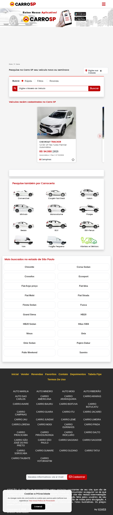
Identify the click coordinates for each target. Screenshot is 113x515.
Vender (25, 374)
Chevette (29, 267)
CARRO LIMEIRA (92, 419)
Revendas (37, 374)
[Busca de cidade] (100, 70)
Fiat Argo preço (29, 286)
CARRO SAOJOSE (92, 440)
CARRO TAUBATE (20, 458)
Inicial (15, 374)
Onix (83, 333)
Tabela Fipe (95, 374)
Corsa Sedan (83, 267)
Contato (63, 374)
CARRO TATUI (92, 450)
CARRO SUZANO (68, 450)
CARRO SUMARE (44, 450)
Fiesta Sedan (29, 305)
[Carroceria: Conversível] (23, 192)
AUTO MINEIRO (45, 391)
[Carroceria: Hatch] (89, 192)
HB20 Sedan (29, 324)
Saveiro (84, 352)
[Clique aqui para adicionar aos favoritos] (73, 159)
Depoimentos (78, 374)
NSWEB (102, 509)
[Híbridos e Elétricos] (89, 240)
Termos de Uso (57, 379)
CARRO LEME (68, 419)
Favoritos (50, 374)
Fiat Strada (83, 295)
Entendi (38, 507)
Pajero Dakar (83, 343)
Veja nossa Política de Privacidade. (42, 501)
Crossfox (29, 276)
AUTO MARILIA (21, 391)
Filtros (40, 81)
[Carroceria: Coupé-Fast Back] (56, 192)
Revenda (54, 81)
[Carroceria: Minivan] (23, 208)
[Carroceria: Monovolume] (56, 208)
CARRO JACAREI (92, 412)
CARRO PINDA (92, 424)
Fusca (83, 305)
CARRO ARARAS (92, 396)
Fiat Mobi (29, 295)
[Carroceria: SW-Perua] (89, 224)
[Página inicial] (103, 4)
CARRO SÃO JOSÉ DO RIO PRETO (21, 443)
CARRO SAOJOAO (68, 440)
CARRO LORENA (21, 424)
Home (11, 64)
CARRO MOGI (44, 424)
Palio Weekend (29, 352)
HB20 (83, 314)
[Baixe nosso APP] (56, 17)
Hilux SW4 (83, 324)
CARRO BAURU (44, 404)
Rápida (28, 81)
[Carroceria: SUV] (56, 224)
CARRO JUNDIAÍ (44, 419)
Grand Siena (29, 314)
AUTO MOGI (68, 391)
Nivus (29, 333)
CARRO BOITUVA (68, 404)
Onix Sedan (29, 343)
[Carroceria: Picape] (89, 208)
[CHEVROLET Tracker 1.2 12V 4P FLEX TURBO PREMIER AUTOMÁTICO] (56, 123)
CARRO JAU (20, 419)
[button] (100, 136)
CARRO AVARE (21, 404)
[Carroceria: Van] (23, 240)
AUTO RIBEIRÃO (92, 391)
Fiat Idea (83, 286)
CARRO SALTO (92, 432)
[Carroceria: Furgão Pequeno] (56, 240)
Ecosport (83, 276)
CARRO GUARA (44, 412)
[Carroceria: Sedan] (23, 224)
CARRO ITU (68, 412)
